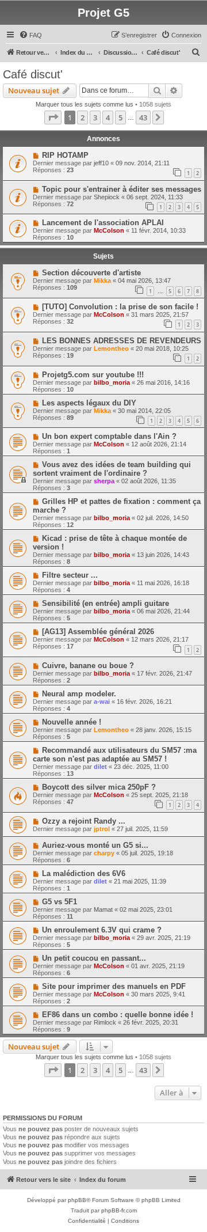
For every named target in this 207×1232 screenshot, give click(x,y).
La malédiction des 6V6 (83, 873)
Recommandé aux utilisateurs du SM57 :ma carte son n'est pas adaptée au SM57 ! (115, 754)
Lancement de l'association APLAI (103, 222)
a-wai (102, 701)
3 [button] (95, 117)
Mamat (103, 909)
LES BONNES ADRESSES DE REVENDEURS (121, 340)
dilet (100, 766)
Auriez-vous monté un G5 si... (95, 845)
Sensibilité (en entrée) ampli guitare (105, 603)
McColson (109, 230)
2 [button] (82, 117)
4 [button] (108, 117)
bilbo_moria (112, 382)
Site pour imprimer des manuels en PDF (114, 986)
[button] (53, 117)
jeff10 (101, 163)
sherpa (104, 480)
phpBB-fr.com (119, 1210)
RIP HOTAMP (65, 155)
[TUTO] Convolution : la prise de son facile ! (120, 306)
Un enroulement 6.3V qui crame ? (102, 930)
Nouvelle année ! (71, 722)
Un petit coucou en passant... (94, 958)
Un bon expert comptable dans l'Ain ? (109, 436)
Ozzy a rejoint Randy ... (83, 821)
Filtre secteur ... (70, 575)
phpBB (77, 1200)
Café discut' (33, 74)
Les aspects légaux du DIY (89, 403)
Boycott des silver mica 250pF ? (99, 787)
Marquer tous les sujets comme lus (84, 104)
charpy (104, 853)
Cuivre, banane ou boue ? (88, 665)
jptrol (102, 828)
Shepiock (107, 197)
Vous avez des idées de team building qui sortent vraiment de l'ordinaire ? (112, 468)
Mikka (102, 280)
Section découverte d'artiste (91, 272)
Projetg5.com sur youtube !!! (93, 374)
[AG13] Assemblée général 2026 (98, 631)
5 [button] (120, 117)
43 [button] (143, 117)
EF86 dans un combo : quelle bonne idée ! (117, 1014)
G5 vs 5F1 (59, 901)
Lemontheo (111, 348)
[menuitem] (30, 35)
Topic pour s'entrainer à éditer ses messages (121, 189)
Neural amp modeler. (79, 693)
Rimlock (105, 1022)
